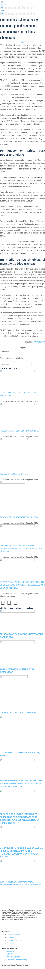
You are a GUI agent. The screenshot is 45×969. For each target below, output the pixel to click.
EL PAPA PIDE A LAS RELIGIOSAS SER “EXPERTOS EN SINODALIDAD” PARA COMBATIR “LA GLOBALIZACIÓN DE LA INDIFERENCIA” (22, 585)
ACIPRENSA (39, 342)
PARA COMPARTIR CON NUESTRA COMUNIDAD (19, 431)
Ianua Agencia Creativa (16, 965)
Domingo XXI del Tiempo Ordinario (14, 474)
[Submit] (38, 364)
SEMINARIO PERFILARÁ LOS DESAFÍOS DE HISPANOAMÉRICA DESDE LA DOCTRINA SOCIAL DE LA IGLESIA (22, 548)
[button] (23, 7)
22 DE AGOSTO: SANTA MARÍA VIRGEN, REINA (19, 517)
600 (28, 347)
